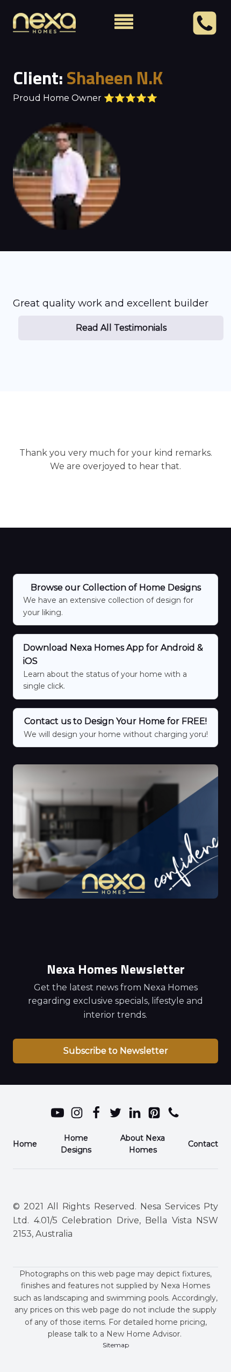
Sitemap (116, 1345)
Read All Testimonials (121, 328)
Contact (203, 1144)
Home (25, 1144)
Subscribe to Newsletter (115, 1051)
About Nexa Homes (142, 1144)
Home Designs (76, 1144)
